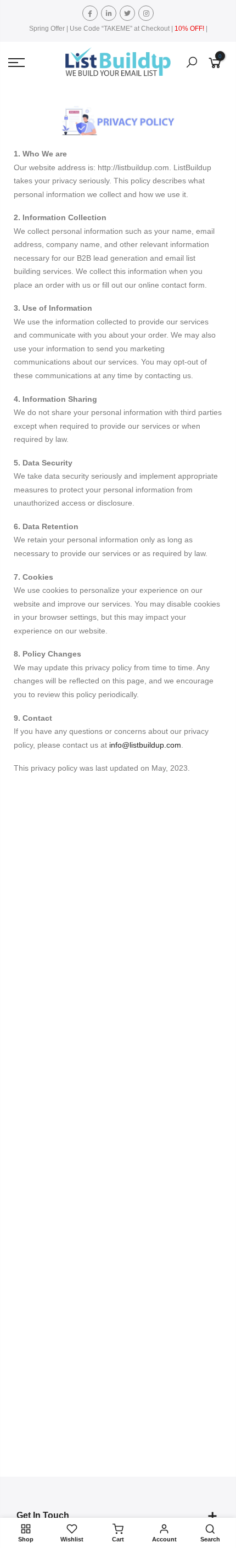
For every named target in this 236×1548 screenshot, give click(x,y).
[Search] (192, 62)
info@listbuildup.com (145, 745)
